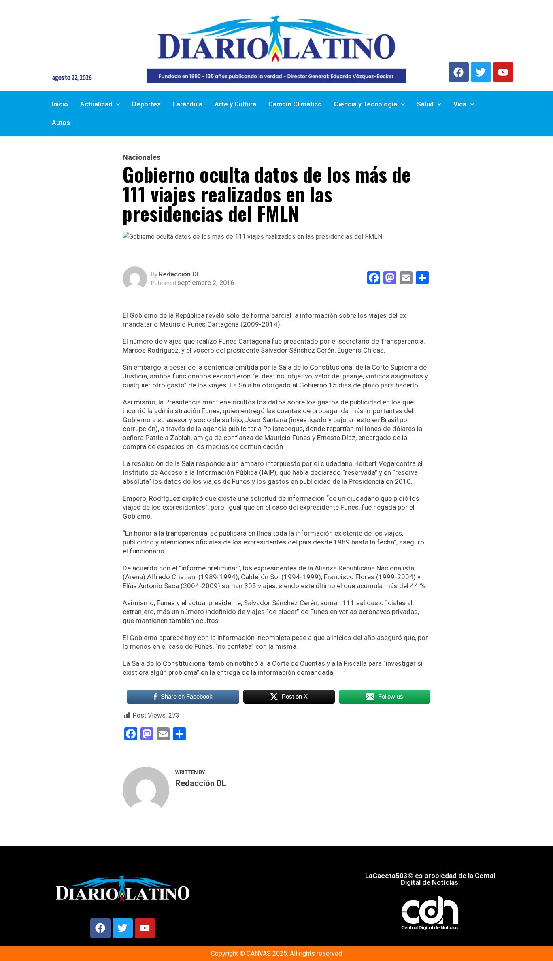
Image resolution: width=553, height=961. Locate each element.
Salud (425, 104)
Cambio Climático (295, 104)
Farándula (187, 104)
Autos (61, 123)
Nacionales (141, 157)
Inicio (60, 104)
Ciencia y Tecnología (365, 104)
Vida (459, 104)
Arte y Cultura (235, 104)
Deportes (146, 104)
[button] (100, 104)
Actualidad (96, 104)
